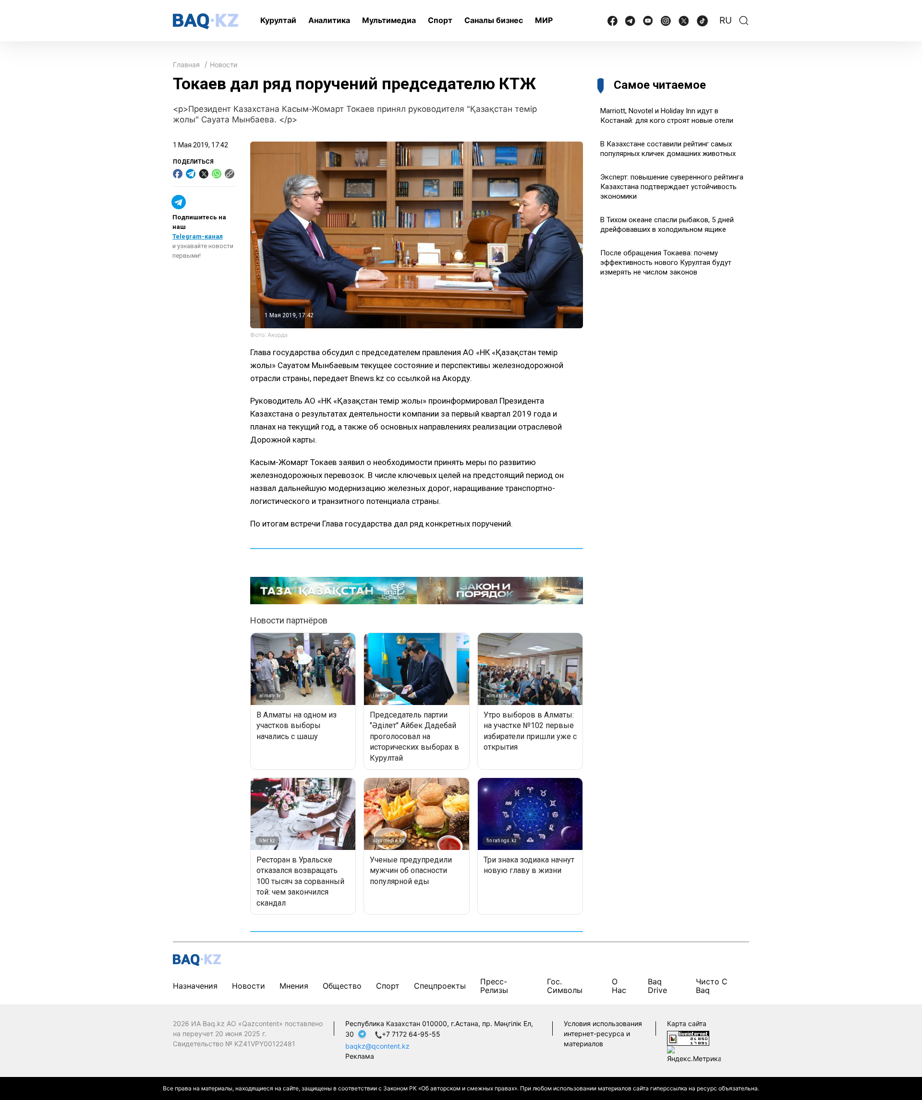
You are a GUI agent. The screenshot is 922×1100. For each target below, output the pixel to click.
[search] (744, 20)
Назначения (195, 986)
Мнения (293, 986)
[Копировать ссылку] (229, 174)
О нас (619, 986)
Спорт (440, 20)
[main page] (205, 21)
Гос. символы (564, 986)
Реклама (359, 1056)
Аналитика (329, 20)
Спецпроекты (440, 986)
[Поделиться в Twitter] (203, 174)
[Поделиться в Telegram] (190, 174)
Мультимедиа (389, 20)
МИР (544, 20)
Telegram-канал (197, 236)
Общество (342, 986)
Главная (186, 64)
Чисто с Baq (712, 986)
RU (725, 20)
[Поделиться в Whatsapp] (216, 174)
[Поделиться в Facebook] (177, 174)
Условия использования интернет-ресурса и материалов (603, 1033)
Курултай (278, 20)
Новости (223, 64)
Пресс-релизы (494, 986)
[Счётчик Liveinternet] (688, 1037)
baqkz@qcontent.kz (377, 1046)
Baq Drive (657, 986)
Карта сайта (686, 1023)
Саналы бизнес (493, 20)
